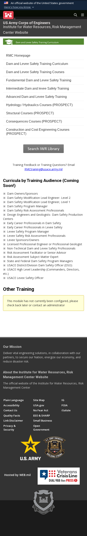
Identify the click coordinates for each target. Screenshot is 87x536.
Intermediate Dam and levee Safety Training (37, 88)
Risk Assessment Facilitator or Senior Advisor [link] (36, 252)
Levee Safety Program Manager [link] (28, 231)
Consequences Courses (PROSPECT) (34, 121)
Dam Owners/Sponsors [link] (22, 193)
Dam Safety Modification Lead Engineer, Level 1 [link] (38, 202)
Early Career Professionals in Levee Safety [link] (34, 227)
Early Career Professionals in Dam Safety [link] (34, 223)
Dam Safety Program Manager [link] (27, 206)
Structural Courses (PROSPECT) (30, 113)
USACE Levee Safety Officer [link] (25, 278)
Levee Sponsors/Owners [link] (23, 240)
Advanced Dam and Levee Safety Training (36, 96)
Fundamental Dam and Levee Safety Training (38, 80)
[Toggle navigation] (81, 15)
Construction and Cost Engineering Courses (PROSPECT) (37, 131)
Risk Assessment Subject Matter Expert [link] (32, 257)
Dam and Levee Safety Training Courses (35, 72)
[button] (19, 7)
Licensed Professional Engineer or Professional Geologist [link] (44, 244)
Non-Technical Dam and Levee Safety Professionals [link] (41, 248)
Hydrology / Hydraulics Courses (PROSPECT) (39, 105)
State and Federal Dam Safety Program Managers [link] (40, 261)
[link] (4, 193)
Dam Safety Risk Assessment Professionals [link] (35, 210)
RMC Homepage (18, 55)
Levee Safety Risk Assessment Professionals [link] (36, 236)
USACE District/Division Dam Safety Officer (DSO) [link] (39, 265)
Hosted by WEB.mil (17, 475)
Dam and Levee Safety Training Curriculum (37, 63)
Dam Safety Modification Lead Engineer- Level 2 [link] (38, 198)
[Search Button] (74, 15)
